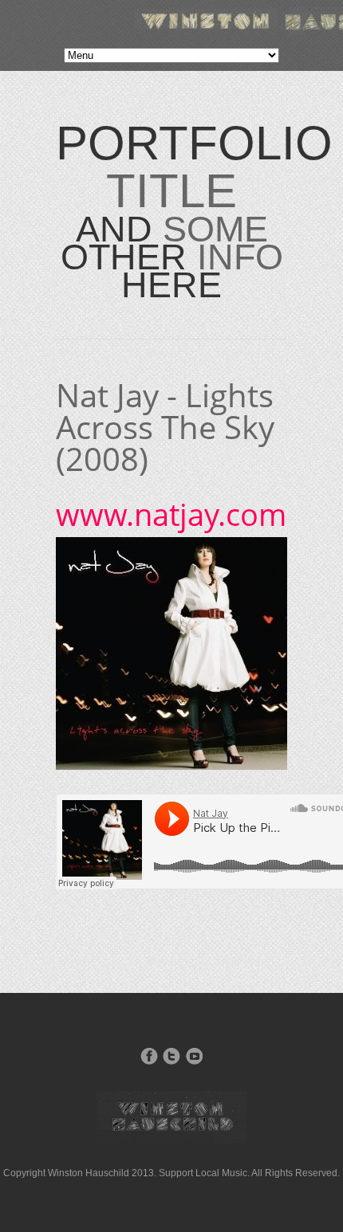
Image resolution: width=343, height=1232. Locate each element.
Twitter (171, 1056)
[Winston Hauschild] (171, 1140)
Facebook (149, 1056)
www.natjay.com (171, 514)
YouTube (194, 1056)
